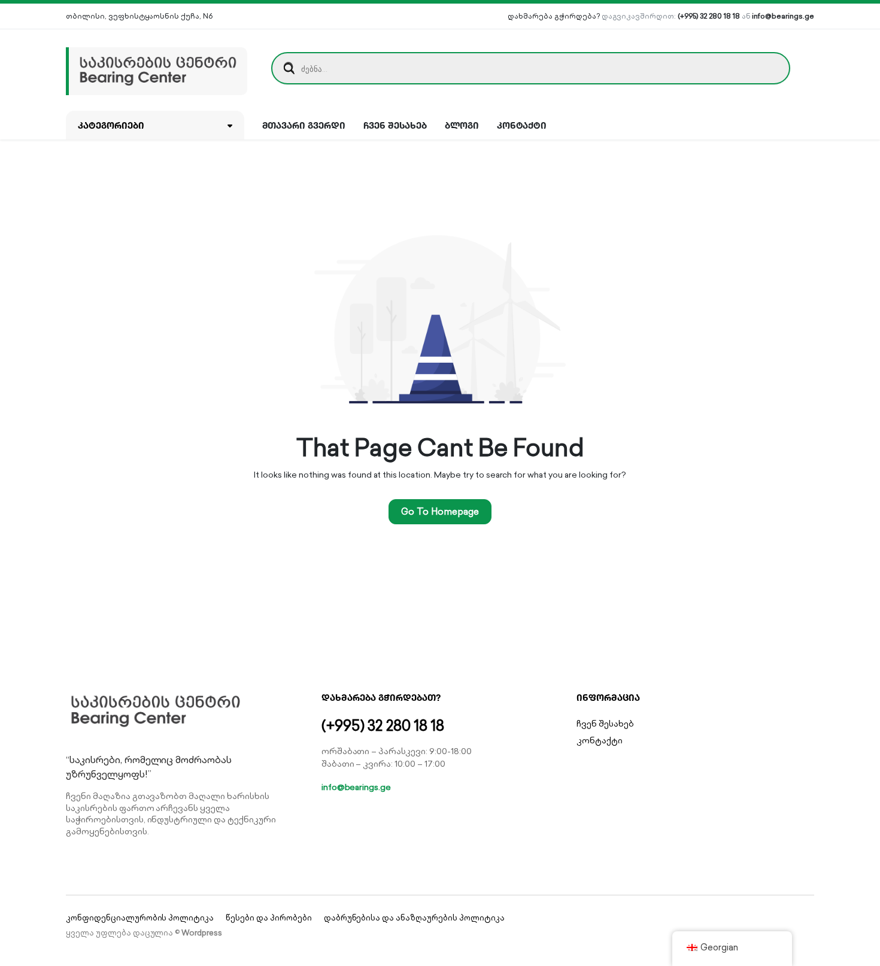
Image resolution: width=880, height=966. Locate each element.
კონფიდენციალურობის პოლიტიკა (140, 918)
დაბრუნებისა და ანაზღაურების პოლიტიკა (414, 918)
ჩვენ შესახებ (395, 125)
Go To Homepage (440, 511)
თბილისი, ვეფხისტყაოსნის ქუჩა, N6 (139, 16)
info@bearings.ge (783, 16)
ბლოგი (462, 125)
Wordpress (201, 932)
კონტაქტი (522, 125)
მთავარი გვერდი (304, 125)
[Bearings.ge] (156, 68)
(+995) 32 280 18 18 (708, 16)
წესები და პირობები (268, 918)
